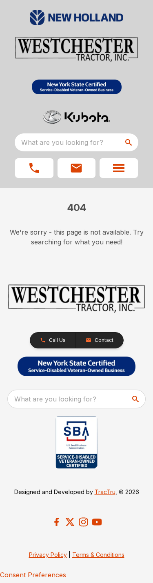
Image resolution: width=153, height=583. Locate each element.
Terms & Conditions (98, 554)
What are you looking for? (62, 142)
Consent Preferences (33, 575)
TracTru (105, 491)
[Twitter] (70, 522)
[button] (34, 168)
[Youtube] (97, 522)
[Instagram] (83, 522)
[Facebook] (56, 522)
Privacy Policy (48, 554)
